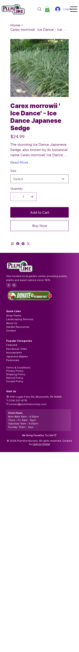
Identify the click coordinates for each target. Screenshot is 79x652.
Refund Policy (14, 377)
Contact (11, 330)
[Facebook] (18, 244)
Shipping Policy (15, 374)
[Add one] (32, 196)
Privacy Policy (14, 370)
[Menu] (74, 9)
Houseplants (14, 352)
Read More (19, 162)
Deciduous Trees (16, 348)
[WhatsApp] (12, 244)
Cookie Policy (14, 381)
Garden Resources (17, 326)
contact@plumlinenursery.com (28, 404)
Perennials (12, 360)
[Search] (39, 9)
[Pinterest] (23, 244)
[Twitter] (28, 244)
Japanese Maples (17, 356)
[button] (47, 9)
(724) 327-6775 (18, 400)
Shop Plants (13, 315)
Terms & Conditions (18, 367)
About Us (11, 323)
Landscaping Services (19, 319)
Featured (11, 344)
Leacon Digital (41, 444)
